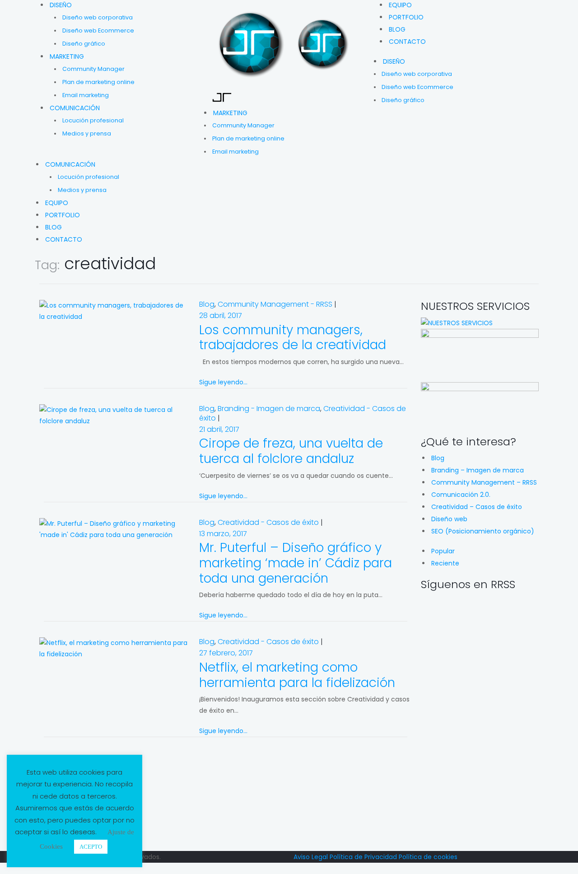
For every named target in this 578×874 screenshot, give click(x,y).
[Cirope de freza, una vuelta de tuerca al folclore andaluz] (114, 415)
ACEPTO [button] (90, 846)
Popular (443, 551)
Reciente (445, 563)
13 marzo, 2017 (223, 533)
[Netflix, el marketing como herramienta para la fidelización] (114, 648)
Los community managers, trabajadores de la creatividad (292, 337)
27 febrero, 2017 (226, 653)
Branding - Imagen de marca (269, 408)
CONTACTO (407, 41)
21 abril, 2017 (219, 429)
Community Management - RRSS (275, 304)
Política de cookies (428, 856)
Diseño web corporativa (97, 17)
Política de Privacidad (363, 856)
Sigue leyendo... (223, 382)
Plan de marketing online (98, 82)
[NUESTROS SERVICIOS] (457, 322)
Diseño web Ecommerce (98, 30)
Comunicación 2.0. (460, 494)
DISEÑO (61, 4)
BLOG (397, 29)
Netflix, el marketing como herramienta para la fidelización (297, 675)
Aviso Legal (311, 856)
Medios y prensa (86, 133)
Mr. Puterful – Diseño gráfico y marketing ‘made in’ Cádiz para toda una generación (295, 563)
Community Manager (93, 69)
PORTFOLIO (406, 17)
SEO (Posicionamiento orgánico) (482, 531)
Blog (206, 304)
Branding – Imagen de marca (477, 470)
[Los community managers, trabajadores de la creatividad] (114, 310)
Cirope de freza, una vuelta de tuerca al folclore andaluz (291, 451)
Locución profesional (93, 120)
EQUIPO (400, 4)
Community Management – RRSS (484, 482)
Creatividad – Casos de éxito (476, 506)
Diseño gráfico (83, 43)
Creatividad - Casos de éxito (268, 522)
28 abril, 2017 (220, 315)
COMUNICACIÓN (75, 107)
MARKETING (67, 56)
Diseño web (449, 518)
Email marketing (85, 95)
